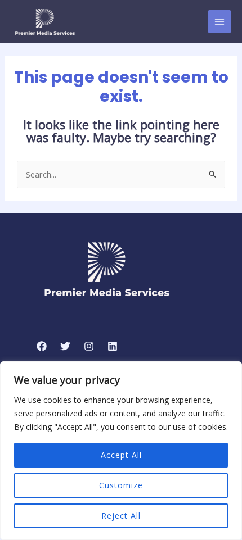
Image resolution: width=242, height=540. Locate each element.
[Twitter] (65, 346)
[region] (121, 450)
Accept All (121, 455)
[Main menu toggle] (219, 21)
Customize (121, 485)
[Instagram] (89, 346)
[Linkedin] (112, 346)
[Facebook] (42, 346)
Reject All (121, 515)
